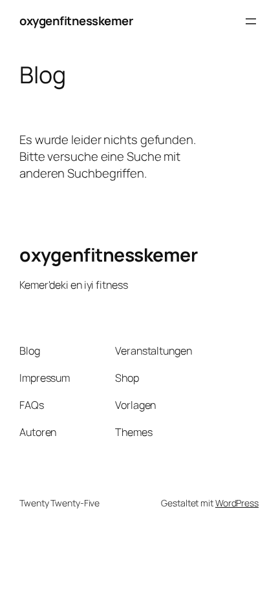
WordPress (237, 503)
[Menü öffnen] (251, 21)
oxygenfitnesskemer (76, 20)
